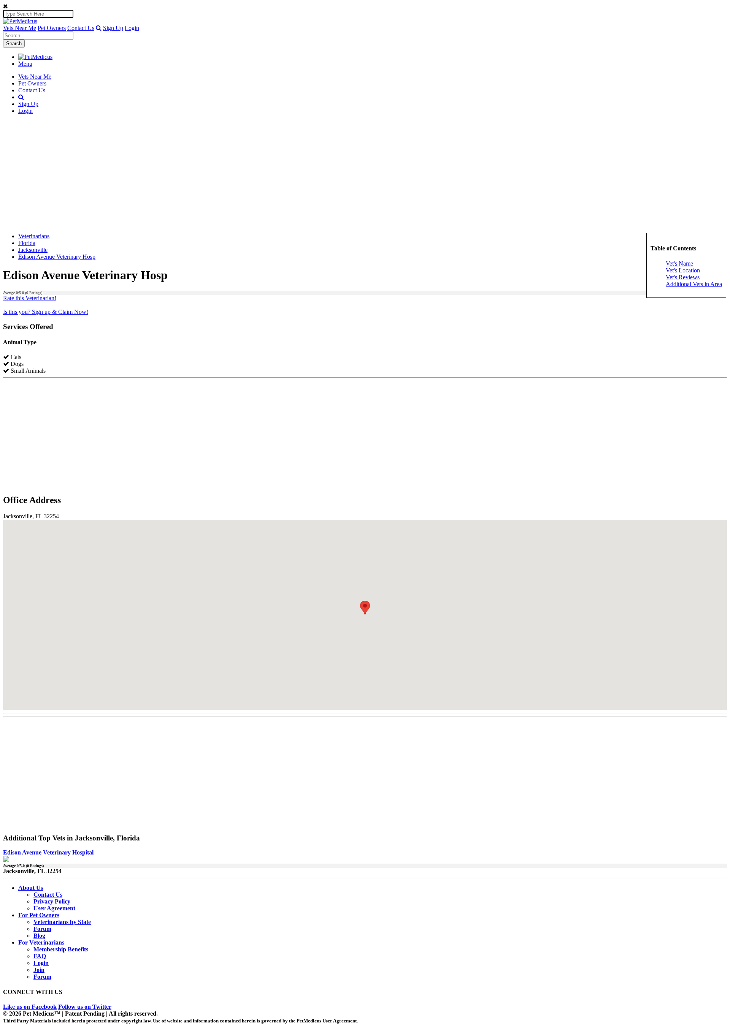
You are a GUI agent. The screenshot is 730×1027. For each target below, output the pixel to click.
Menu (25, 63)
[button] (99, 28)
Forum (42, 929)
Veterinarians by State (62, 922)
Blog (39, 935)
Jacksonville (33, 250)
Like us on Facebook (30, 1006)
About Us (30, 888)
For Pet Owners (38, 915)
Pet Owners (52, 28)
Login (132, 28)
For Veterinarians (41, 942)
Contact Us (80, 28)
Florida (26, 243)
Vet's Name (679, 263)
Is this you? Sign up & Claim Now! (45, 312)
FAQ (39, 956)
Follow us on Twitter (84, 1006)
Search (14, 43)
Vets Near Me (19, 28)
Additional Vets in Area (694, 284)
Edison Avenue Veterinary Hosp (56, 256)
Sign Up (113, 28)
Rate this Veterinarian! (29, 298)
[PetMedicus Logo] (35, 57)
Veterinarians (33, 236)
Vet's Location (683, 270)
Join (38, 970)
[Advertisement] (365, 173)
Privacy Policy (51, 901)
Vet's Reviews (683, 277)
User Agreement (54, 908)
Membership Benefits (60, 949)
